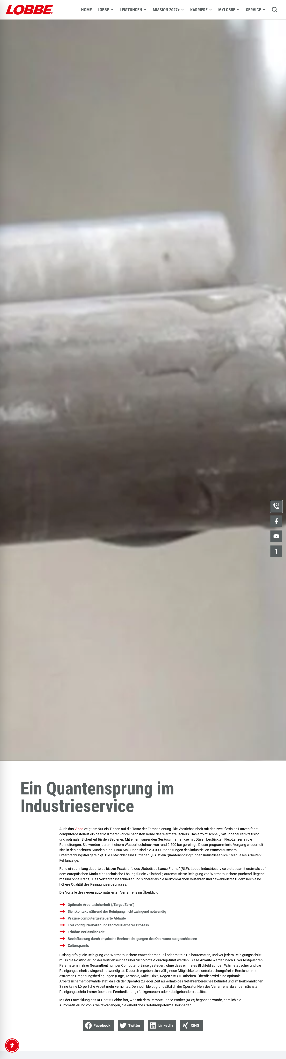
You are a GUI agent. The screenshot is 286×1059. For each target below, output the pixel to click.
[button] (98, 1025)
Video (79, 829)
